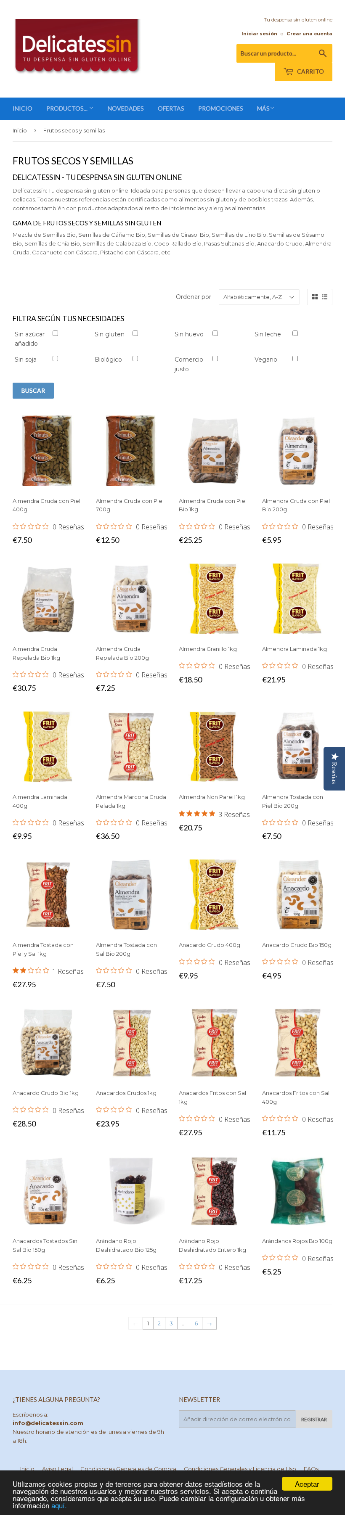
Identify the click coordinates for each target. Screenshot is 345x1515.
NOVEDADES (126, 108)
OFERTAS (171, 108)
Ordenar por (193, 297)
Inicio (20, 130)
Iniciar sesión (259, 34)
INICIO (22, 108)
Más (263, 108)
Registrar (314, 1419)
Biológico (108, 359)
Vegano (266, 359)
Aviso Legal (57, 1468)
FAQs (311, 1468)
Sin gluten (110, 334)
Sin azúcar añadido (30, 338)
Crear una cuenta (309, 34)
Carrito (310, 71)
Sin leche (268, 334)
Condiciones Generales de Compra (128, 1468)
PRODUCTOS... (67, 108)
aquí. (59, 1505)
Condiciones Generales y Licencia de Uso (240, 1468)
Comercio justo (189, 364)
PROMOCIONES (220, 108)
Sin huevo (189, 334)
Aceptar (307, 1483)
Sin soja (26, 359)
